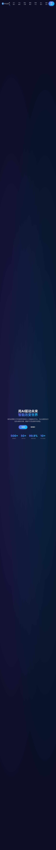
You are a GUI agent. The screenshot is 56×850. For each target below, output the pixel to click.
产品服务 (19, 3)
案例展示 (30, 3)
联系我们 (46, 3)
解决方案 (25, 3)
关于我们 (14, 3)
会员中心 (51, 3)
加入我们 (41, 3)
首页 (9, 3)
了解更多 (23, 427)
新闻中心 (36, 3)
